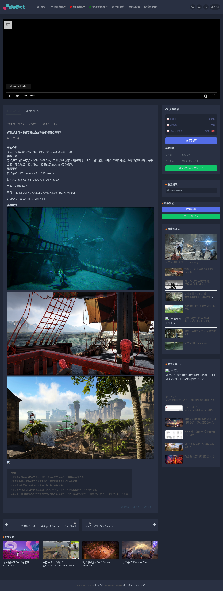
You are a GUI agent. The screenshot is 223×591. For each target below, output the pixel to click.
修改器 (136, 7)
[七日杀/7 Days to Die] (140, 551)
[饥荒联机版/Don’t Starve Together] (100, 551)
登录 (216, 7)
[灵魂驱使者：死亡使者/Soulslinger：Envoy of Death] (174, 297)
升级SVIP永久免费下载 (191, 168)
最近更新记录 (191, 216)
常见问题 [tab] (34, 111)
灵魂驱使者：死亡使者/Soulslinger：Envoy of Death (198, 297)
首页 (42, 7)
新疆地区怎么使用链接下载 (199, 456)
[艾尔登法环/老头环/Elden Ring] (191, 248)
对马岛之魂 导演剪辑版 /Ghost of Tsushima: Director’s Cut (197, 284)
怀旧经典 (120, 7)
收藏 (126, 507)
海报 (138, 507)
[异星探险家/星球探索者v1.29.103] (21, 551)
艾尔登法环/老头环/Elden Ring (181, 262)
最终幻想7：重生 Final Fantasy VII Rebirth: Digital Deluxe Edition (198, 321)
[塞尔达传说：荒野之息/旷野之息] (174, 309)
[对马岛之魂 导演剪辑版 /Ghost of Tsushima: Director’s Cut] (174, 285)
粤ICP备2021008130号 (134, 585)
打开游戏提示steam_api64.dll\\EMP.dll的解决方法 (200, 410)
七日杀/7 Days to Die (134, 562)
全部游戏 (33, 124)
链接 (149, 507)
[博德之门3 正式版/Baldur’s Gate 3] (174, 272)
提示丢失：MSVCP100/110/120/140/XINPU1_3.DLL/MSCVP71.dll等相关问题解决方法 (190, 400)
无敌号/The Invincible (196, 343)
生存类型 (45, 124)
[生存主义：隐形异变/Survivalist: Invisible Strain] (61, 551)
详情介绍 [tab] (15, 111)
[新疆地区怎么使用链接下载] (174, 460)
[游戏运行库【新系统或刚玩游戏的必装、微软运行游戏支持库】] (174, 423)
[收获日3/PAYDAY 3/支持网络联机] (174, 334)
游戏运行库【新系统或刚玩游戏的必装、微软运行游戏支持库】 (200, 422)
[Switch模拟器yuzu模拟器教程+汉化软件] (174, 436)
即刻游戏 (99, 585)
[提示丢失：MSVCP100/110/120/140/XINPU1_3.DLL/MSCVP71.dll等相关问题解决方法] (191, 375)
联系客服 (191, 209)
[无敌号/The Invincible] (174, 346)
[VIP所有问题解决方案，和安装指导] (174, 447)
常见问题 (152, 7)
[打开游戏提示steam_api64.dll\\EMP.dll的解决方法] (174, 408)
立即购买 (191, 140)
